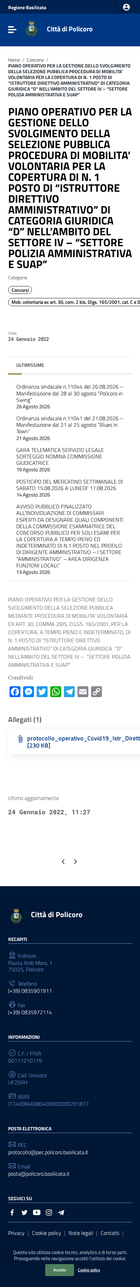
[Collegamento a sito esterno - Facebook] (12, 1212)
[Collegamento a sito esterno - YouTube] (37, 1212)
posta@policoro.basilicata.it (39, 1174)
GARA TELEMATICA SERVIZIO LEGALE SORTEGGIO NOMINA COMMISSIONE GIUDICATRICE (60, 460)
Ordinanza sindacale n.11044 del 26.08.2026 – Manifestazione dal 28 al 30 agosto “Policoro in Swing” (69, 396)
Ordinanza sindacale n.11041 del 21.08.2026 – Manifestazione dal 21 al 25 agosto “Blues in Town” (69, 428)
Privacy (16, 1233)
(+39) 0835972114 (30, 1012)
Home (14, 60)
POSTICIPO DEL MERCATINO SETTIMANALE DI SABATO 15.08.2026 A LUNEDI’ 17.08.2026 (69, 488)
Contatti (110, 1233)
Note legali (81, 1233)
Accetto (59, 1270)
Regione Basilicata (27, 7)
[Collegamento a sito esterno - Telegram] (61, 1212)
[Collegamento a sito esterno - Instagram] (49, 1212)
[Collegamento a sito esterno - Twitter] (24, 1212)
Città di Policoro (70, 28)
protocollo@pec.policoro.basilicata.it (48, 1152)
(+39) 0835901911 (30, 991)
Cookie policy (89, 1270)
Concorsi (35, 60)
